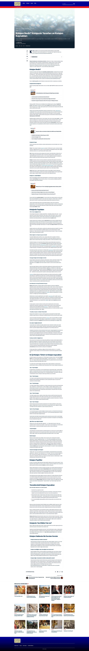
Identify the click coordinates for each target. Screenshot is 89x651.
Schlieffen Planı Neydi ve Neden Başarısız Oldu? (40, 135)
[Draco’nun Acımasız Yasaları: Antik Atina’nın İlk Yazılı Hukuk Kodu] (56, 608)
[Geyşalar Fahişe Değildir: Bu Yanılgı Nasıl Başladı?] (69, 589)
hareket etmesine (43, 244)
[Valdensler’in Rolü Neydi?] (69, 624)
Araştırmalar (50, 296)
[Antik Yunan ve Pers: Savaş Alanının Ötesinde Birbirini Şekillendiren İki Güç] (32, 608)
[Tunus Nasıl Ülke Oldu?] (19, 589)
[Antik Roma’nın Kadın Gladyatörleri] (44, 624)
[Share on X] (20, 46)
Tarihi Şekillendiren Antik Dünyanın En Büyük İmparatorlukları (47, 93)
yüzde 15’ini (43, 148)
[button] (27, 58)
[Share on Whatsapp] (22, 46)
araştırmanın (54, 246)
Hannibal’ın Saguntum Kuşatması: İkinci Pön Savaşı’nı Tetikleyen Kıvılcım (45, 100)
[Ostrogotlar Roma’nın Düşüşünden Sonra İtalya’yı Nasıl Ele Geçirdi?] (32, 624)
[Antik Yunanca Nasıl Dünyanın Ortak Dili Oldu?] (56, 624)
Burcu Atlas (19, 42)
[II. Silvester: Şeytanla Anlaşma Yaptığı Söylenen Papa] (19, 624)
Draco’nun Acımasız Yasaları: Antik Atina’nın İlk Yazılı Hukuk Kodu (56, 615)
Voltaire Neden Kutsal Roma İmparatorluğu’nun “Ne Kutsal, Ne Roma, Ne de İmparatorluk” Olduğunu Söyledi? (56, 598)
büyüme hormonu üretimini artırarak (47, 165)
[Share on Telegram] (24, 46)
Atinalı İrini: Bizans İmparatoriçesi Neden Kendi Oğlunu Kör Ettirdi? (43, 98)
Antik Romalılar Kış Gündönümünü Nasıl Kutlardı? (40, 96)
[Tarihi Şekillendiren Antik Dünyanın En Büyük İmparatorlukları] (33, 93)
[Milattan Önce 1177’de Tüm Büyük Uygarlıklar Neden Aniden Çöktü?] (33, 186)
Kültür (17, 30)
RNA (46, 300)
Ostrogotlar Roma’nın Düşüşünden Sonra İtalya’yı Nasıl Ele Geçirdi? (32, 632)
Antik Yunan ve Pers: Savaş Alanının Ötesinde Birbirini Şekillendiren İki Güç (32, 615)
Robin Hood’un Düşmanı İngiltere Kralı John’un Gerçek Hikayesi (43, 192)
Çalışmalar (31, 274)
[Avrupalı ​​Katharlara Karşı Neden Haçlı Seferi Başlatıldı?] (69, 608)
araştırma (47, 317)
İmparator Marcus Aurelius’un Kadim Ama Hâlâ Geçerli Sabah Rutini (48, 131)
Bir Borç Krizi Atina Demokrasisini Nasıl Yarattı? (40, 190)
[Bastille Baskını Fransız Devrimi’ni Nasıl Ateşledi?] (32, 589)
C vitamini (48, 292)
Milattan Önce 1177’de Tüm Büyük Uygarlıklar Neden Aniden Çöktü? (48, 186)
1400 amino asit (58, 110)
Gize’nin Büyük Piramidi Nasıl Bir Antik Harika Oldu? (41, 138)
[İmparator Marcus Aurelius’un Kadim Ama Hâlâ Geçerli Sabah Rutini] (33, 131)
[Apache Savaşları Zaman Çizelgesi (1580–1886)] (19, 608)
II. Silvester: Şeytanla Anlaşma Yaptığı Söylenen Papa (19, 632)
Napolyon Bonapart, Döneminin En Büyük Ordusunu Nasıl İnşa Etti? (44, 194)
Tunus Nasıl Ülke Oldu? (18, 596)
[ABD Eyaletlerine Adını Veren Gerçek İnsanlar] (44, 589)
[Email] (27, 56)
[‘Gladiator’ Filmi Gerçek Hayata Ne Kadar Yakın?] (44, 608)
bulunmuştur (46, 306)
